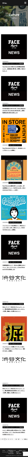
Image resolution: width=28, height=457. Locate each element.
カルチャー (12, 63)
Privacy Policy (11, 453)
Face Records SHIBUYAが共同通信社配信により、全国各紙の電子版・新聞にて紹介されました (14, 69)
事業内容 (17, 451)
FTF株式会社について (12, 450)
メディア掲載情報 (19, 63)
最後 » (25, 439)
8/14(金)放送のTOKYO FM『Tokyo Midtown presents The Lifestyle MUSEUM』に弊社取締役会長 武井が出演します (14, 110)
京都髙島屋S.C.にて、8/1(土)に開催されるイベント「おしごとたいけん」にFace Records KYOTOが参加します (14, 267)
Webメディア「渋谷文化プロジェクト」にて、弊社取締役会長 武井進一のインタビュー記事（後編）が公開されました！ (14, 309)
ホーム (4, 450)
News (4, 63)
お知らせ (8, 63)
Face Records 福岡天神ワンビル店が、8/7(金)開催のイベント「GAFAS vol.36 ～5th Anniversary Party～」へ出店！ (14, 188)
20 (18, 439)
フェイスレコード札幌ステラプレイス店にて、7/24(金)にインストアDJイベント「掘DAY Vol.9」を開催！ (14, 349)
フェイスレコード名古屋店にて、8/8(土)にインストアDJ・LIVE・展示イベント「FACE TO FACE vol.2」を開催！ (14, 227)
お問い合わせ (18, 453)
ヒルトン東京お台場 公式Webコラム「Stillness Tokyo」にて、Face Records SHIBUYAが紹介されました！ (14, 432)
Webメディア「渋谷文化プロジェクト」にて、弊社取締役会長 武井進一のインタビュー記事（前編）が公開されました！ (14, 390)
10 (16, 439)
